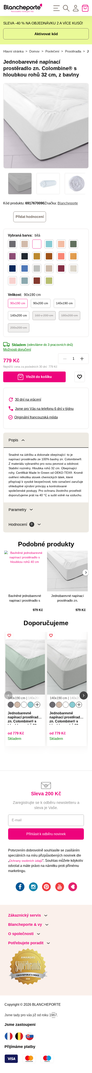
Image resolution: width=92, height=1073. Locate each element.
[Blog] (72, 887)
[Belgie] (20, 1036)
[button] (8, 695)
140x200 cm (18, 315)
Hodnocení (21, 524)
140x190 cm (64, 303)
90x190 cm (17, 303)
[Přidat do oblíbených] (79, 377)
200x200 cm (18, 327)
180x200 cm (69, 315)
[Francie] (9, 1036)
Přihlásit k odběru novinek (46, 834)
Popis (13, 440)
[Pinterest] (46, 887)
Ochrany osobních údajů (25, 860)
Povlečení (52, 51)
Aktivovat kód (46, 34)
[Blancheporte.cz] (23, 8)
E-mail (17, 820)
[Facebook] (20, 887)
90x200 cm (40, 303)
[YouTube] (59, 887)
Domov (34, 51)
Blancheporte (68, 203)
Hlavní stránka (13, 51)
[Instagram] (33, 887)
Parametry (17, 509)
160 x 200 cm (44, 315)
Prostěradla (73, 51)
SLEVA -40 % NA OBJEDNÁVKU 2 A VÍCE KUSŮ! (43, 23)
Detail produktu (39, 740)
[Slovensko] (30, 1036)
